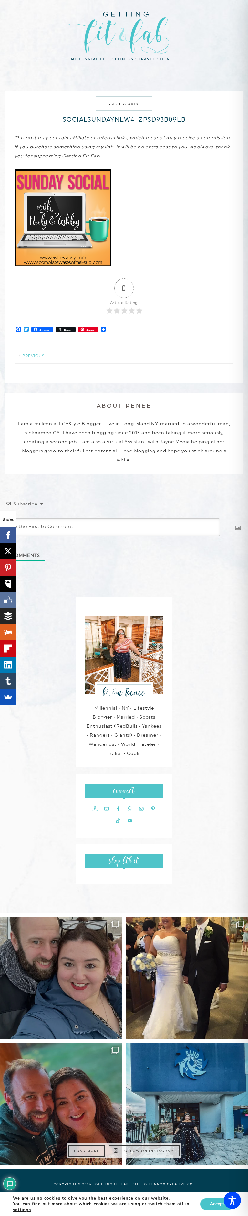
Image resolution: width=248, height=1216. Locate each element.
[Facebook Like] (8, 600)
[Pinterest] (8, 567)
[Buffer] (8, 616)
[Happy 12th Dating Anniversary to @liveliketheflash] (61, 1104)
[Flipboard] (8, 648)
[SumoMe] (8, 697)
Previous (33, 356)
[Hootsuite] (8, 584)
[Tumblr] (8, 681)
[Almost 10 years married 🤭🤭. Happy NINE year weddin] (187, 978)
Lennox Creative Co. (171, 1184)
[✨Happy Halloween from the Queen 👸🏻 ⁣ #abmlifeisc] (187, 1104)
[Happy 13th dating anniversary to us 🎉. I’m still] (61, 978)
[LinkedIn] (8, 665)
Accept (217, 1204)
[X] (8, 551)
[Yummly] (8, 632)
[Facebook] (8, 535)
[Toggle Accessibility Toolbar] (232, 1200)
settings (22, 1210)
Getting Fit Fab (124, 34)
